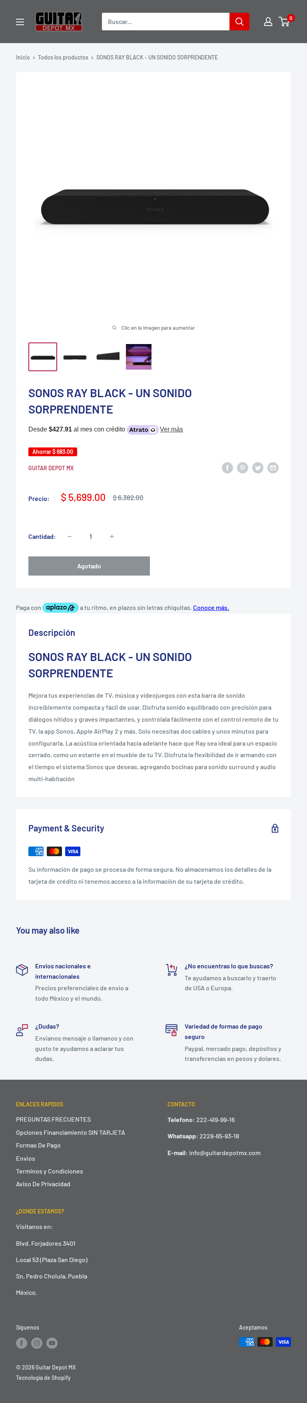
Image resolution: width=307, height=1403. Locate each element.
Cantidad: (42, 536)
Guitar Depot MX (51, 468)
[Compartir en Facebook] (227, 467)
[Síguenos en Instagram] (36, 1342)
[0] (284, 21)
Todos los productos (63, 57)
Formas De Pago (38, 1145)
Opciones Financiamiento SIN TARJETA (70, 1132)
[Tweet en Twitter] (257, 467)
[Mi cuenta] (268, 21)
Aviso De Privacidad (43, 1183)
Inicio (23, 57)
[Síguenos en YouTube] (52, 1342)
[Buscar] (239, 21)
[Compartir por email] (273, 467)
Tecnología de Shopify (43, 1377)
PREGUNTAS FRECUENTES (53, 1119)
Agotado (89, 566)
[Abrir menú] (20, 22)
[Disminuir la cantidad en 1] (69, 536)
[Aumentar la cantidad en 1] (112, 536)
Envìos (25, 1158)
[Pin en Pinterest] (242, 467)
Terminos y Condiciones (49, 1171)
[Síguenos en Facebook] (21, 1342)
